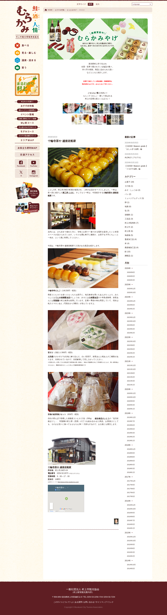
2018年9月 (131, 453)
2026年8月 (131, 272)
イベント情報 (27, 113)
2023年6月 (131, 325)
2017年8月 (131, 489)
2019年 (128, 413)
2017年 (128, 477)
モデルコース (27, 130)
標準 (90, 4)
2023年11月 (131, 317)
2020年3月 (131, 405)
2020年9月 (131, 401)
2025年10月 (131, 292)
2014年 (128, 561)
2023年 (128, 313)
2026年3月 (131, 280)
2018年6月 (131, 461)
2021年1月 (131, 385)
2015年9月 (131, 544)
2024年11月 (131, 301)
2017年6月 (131, 492)
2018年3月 (131, 468)
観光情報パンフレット (27, 190)
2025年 (128, 285)
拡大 (98, 4)
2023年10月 (131, 321)
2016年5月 (131, 524)
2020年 (128, 389)
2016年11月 (131, 505)
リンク (110, 602)
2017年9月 (131, 485)
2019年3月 (131, 433)
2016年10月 (131, 509)
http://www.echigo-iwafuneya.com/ (68, 482)
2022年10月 (131, 341)
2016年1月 (131, 528)
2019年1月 (131, 440)
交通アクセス (27, 154)
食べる (27, 45)
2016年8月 (131, 516)
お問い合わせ (89, 602)
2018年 (128, 445)
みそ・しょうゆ (132, 190)
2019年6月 (131, 425)
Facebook (21, 163)
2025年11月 (131, 288)
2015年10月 (131, 541)
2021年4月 (131, 377)
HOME (50, 10)
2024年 (128, 297)
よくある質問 (76, 602)
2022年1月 (131, 357)
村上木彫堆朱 (131, 223)
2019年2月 (131, 437)
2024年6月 (131, 305)
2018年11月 (131, 449)
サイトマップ (101, 602)
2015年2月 (131, 556)
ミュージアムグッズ (134, 198)
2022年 (128, 337)
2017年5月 (131, 496)
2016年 (128, 501)
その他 (129, 186)
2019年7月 (131, 421)
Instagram (33, 173)
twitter (21, 173)
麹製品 (129, 256)
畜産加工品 (131, 239)
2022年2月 (131, 353)
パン (128, 194)
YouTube (33, 163)
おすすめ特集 (27, 104)
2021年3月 (131, 381)
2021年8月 (131, 373)
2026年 (128, 268)
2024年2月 (131, 309)
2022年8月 (131, 345)
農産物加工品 (131, 247)
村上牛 (129, 227)
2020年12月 (131, 393)
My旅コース (27, 121)
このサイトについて (62, 602)
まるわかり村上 (27, 84)
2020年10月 (131, 397)
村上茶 (129, 231)
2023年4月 (131, 329)
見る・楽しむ (27, 53)
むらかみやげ (72, 10)
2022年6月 (131, 349)
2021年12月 (131, 365)
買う (27, 67)
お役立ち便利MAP (27, 148)
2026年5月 (131, 276)
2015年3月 (131, 552)
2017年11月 (131, 481)
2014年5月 (131, 568)
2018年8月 (131, 457)
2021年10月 (131, 369)
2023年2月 (131, 333)
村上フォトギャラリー (27, 208)
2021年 (128, 361)
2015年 (128, 533)
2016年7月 (131, 520)
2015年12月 (131, 537)
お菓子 (129, 182)
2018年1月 (131, 472)
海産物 (129, 235)
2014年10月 (131, 565)
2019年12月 (131, 417)
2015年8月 (131, 548)
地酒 (128, 206)
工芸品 (129, 219)
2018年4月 (131, 465)
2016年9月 (131, 513)
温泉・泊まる (27, 60)
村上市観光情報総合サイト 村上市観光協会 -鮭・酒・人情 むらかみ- (27, 21)
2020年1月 (131, 409)
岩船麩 (129, 215)
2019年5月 (131, 429)
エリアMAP (27, 138)
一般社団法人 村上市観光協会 (82, 590)
